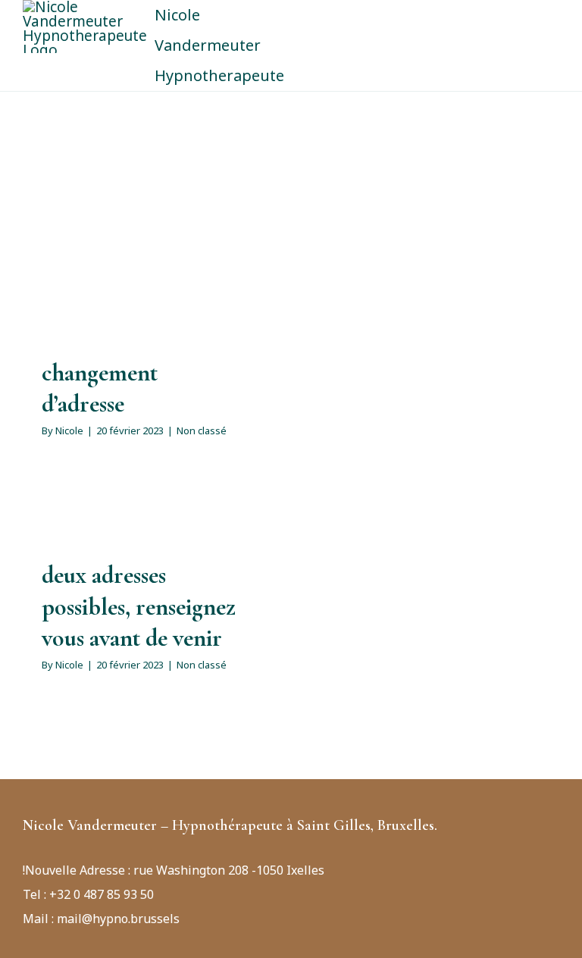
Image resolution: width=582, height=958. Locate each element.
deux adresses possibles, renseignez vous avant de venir (139, 606)
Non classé (202, 430)
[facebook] (27, 803)
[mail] (51, 803)
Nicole (69, 430)
